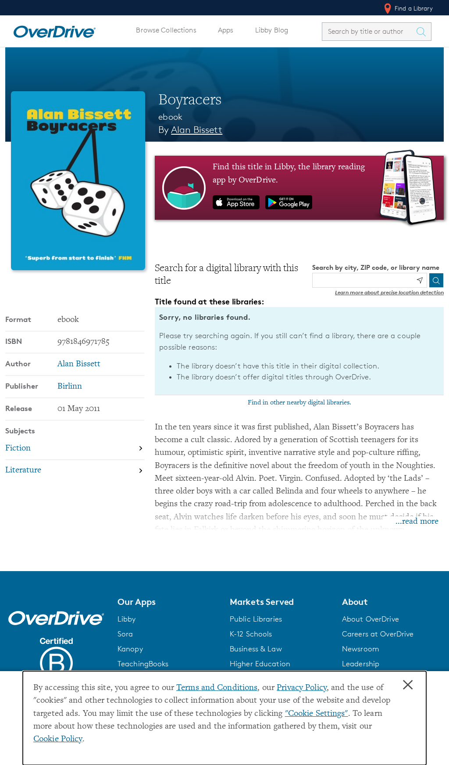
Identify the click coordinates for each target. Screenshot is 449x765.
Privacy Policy (302, 688)
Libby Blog (271, 30)
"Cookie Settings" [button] (316, 714)
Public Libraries (256, 619)
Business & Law (256, 648)
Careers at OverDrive (377, 633)
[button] (168, 601)
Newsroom (360, 648)
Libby (127, 619)
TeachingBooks (143, 663)
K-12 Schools (251, 633)
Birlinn (69, 386)
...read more (417, 522)
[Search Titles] (423, 31)
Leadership (360, 663)
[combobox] (368, 31)
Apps (226, 30)
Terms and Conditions (216, 688)
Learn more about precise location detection (389, 292)
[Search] (436, 280)
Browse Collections (166, 30)
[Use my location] (420, 280)
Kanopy (130, 648)
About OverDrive (370, 619)
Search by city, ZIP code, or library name (375, 267)
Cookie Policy (57, 739)
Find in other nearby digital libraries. (299, 402)
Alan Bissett (196, 129)
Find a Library (413, 8)
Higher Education (260, 663)
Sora (125, 633)
